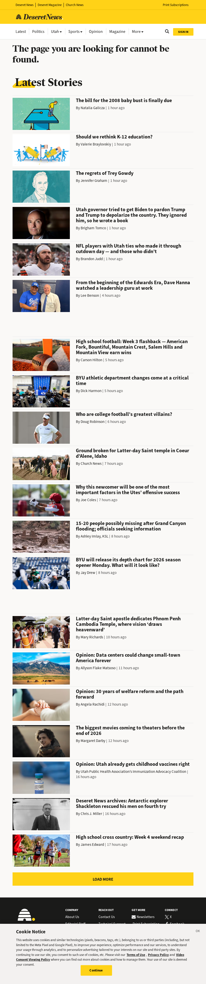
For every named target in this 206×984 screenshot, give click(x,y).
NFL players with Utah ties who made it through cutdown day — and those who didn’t (128, 249)
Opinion (96, 31)
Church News (74, 5)
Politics (38, 31)
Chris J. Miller (91, 813)
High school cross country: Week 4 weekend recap (130, 837)
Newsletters (145, 917)
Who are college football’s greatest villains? (124, 414)
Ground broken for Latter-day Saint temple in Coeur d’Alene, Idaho (132, 453)
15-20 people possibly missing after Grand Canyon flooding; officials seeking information (131, 526)
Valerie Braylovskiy (96, 144)
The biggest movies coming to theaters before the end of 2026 (130, 730)
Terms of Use (136, 955)
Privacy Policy (158, 955)
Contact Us (106, 917)
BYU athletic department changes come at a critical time (132, 380)
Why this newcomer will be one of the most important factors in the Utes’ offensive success (128, 490)
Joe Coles (88, 499)
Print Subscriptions (175, 5)
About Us (72, 917)
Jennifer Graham (94, 180)
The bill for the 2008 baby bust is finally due (124, 100)
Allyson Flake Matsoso (98, 667)
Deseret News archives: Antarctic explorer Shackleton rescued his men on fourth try (122, 803)
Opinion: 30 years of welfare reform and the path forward (129, 694)
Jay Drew (88, 572)
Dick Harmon (91, 390)
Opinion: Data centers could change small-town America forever (128, 658)
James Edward (92, 844)
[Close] (197, 931)
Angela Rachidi (93, 704)
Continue (96, 970)
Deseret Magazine (50, 5)
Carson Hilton (91, 359)
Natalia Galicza (93, 107)
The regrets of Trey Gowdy (104, 173)
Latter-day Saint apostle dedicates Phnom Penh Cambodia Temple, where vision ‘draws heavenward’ (128, 624)
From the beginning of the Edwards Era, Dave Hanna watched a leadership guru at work (133, 285)
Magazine (117, 31)
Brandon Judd (92, 258)
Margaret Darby (93, 740)
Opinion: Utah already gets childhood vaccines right (133, 764)
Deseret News (24, 5)
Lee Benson (90, 295)
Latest (21, 31)
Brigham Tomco (93, 228)
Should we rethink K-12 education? (114, 136)
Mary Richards (92, 637)
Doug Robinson (93, 421)
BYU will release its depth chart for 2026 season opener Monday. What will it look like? (128, 562)
